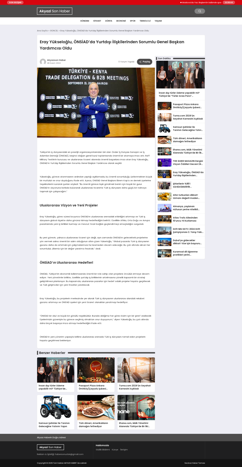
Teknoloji (145, 20)
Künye (115, 449)
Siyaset (97, 20)
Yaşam (158, 20)
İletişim (124, 449)
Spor (132, 20)
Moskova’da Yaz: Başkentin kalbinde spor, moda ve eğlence (200, 2)
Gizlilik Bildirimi (103, 449)
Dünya (108, 20)
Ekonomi (121, 20)
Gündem (84, 20)
